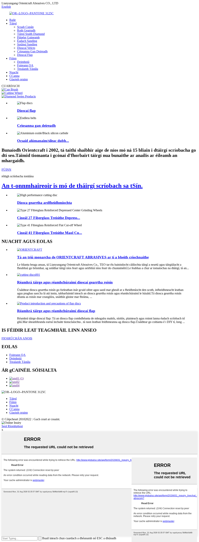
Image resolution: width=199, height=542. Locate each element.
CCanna (14, 75)
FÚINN (6, 169)
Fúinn (13, 58)
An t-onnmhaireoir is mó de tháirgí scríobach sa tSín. (72, 185)
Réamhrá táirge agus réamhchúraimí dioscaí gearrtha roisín (65, 282)
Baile (12, 20)
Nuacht (13, 72)
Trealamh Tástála (27, 68)
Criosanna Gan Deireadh (32, 51)
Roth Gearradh (26, 30)
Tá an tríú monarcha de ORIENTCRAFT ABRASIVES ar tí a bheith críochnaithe (83, 257)
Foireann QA (25, 65)
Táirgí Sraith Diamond (31, 34)
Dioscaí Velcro (26, 48)
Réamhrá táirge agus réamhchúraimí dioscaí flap (56, 311)
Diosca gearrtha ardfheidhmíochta (44, 203)
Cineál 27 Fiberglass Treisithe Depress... (48, 218)
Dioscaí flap (26, 111)
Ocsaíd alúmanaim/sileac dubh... (43, 141)
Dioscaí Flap (25, 55)
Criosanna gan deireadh (36, 126)
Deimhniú (23, 62)
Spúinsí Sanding (27, 44)
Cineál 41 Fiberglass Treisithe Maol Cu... (49, 233)
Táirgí (13, 23)
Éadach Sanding (27, 41)
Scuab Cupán (25, 27)
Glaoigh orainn (18, 79)
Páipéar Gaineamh (28, 37)
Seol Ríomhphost (12, 426)
